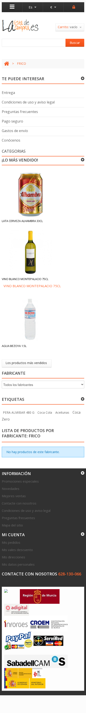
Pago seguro (12, 121)
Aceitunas (62, 412)
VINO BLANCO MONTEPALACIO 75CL (25, 279)
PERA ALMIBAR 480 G (18, 412)
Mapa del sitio (12, 525)
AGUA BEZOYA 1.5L (14, 346)
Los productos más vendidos (26, 363)
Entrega (8, 92)
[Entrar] (74, 6)
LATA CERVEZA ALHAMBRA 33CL (22, 221)
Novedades (10, 488)
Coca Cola (44, 412)
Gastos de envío (15, 130)
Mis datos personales (18, 564)
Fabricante (13, 373)
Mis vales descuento (17, 549)
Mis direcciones (13, 557)
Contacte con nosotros (19, 503)
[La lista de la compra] (20, 25)
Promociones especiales (20, 481)
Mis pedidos (11, 542)
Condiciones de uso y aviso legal (28, 102)
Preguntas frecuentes (20, 111)
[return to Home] (6, 63)
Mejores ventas (14, 496)
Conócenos (11, 140)
